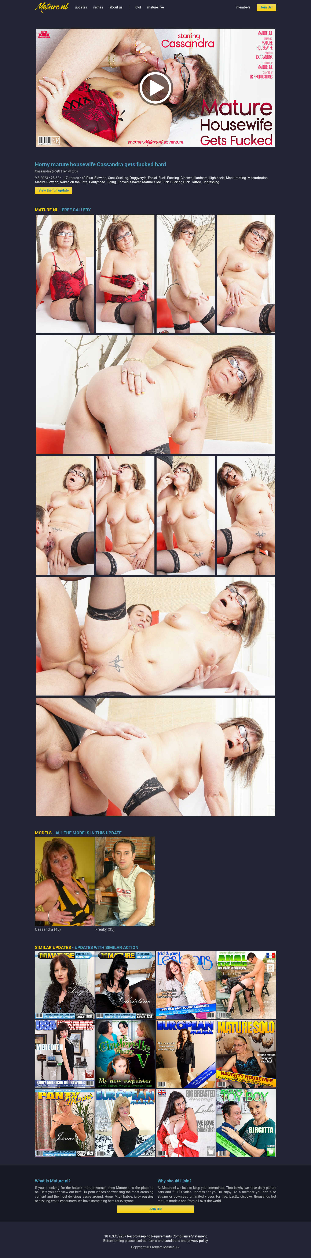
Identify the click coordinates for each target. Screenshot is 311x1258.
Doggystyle (138, 178)
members (243, 7)
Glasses (186, 178)
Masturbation (258, 178)
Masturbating (236, 178)
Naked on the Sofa (74, 182)
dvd (138, 7)
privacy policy (197, 1241)
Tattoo (196, 182)
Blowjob (100, 178)
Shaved (123, 182)
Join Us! (266, 7)
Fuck (162, 178)
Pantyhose (97, 182)
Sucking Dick (180, 182)
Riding (111, 182)
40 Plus (87, 178)
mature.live (155, 7)
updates (81, 7)
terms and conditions (164, 1241)
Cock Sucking (118, 178)
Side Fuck (161, 182)
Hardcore (200, 178)
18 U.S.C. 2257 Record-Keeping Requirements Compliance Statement (155, 1236)
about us (115, 7)
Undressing (210, 182)
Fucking (173, 178)
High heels (216, 178)
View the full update (54, 190)
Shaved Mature (141, 182)
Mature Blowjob (46, 182)
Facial (152, 178)
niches (98, 7)
